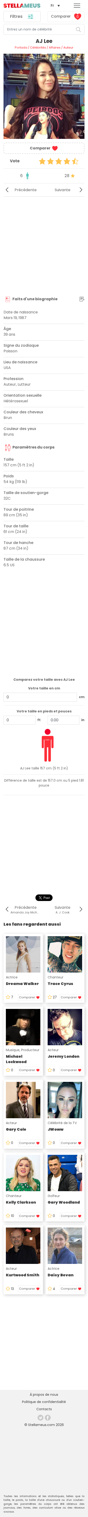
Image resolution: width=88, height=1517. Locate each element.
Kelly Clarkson (21, 1202)
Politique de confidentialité (44, 1401)
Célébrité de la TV (62, 1123)
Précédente (26, 190)
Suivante (62, 190)
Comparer (65, 16)
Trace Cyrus (60, 983)
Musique (12, 1050)
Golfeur (54, 1196)
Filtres (17, 16)
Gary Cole (16, 1129)
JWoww (55, 1129)
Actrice (12, 977)
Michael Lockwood (16, 1059)
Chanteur (55, 977)
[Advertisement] (44, 246)
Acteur (53, 1050)
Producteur (30, 1050)
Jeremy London (63, 1056)
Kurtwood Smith (22, 1275)
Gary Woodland (64, 1202)
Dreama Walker (22, 983)
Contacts (44, 1409)
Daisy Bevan (60, 1275)
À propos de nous (44, 1394)
